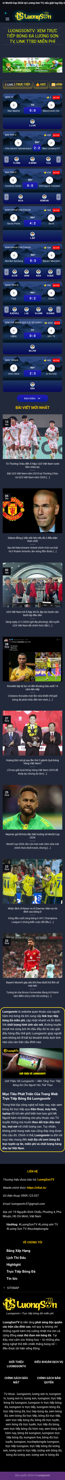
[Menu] (7, 16)
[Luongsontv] (33, 16)
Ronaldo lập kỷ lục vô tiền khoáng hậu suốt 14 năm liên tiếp (32, 688)
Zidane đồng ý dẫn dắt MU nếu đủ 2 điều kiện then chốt (32, 539)
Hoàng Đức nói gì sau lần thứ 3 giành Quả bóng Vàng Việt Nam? (32, 762)
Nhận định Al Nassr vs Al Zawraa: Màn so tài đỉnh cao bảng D (32, 910)
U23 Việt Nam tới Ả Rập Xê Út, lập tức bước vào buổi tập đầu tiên (32, 613)
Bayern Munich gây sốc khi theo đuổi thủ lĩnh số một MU (32, 984)
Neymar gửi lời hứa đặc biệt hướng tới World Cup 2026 (33, 836)
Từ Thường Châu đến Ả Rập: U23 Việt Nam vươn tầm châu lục (32, 465)
